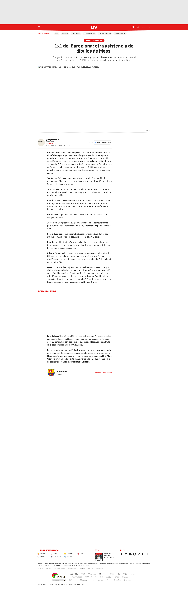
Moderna (83, 580)
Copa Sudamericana (105, 33)
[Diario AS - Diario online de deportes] (94, 27)
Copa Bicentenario (120, 33)
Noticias (98, 373)
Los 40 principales (83, 573)
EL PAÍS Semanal (108, 577)
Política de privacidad (59, 568)
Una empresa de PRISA (59, 576)
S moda (109, 580)
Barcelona (62, 371)
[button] (90, 142)
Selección (65, 33)
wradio (87, 577)
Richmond (73, 580)
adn (125, 573)
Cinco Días (94, 577)
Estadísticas (107, 373)
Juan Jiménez (51, 140)
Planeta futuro (116, 577)
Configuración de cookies (86, 568)
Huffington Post (77, 577)
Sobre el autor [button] (50, 143)
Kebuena (124, 577)
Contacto (40, 568)
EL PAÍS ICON (101, 580)
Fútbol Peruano (44, 33)
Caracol (132, 573)
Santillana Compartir (103, 573)
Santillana (92, 573)
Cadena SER (112, 573)
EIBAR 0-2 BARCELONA (94, 41)
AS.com (118, 573)
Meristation (127, 580)
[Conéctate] (138, 27)
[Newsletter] (132, 27)
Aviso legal (48, 568)
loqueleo (117, 580)
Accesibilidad (99, 568)
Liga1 (56, 33)
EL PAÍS (74, 573)
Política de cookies (72, 568)
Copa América (76, 33)
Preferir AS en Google (103, 142)
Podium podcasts (92, 580)
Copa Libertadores (89, 33)
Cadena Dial (101, 577)
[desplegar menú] (39, 27)
